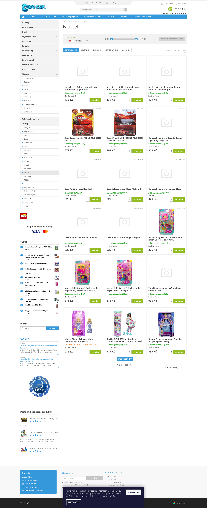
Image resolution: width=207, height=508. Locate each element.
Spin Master (29, 202)
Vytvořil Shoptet (181, 503)
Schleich (27, 198)
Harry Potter (29, 93)
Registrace (182, 4)
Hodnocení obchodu (92, 16)
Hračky (25, 32)
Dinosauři (28, 112)
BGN (165, 13)
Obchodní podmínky (142, 16)
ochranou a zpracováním (104, 496)
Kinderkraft (28, 157)
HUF (176, 13)
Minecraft (28, 89)
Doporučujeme (71, 50)
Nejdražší (97, 50)
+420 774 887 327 (31, 487)
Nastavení (73, 502)
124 (126, 365)
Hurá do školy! (28, 69)
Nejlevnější (85, 50)
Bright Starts (29, 131)
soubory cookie (90, 491)
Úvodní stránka (23, 16)
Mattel (26, 172)
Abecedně (126, 50)
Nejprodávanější (111, 50)
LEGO (26, 161)
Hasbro (27, 146)
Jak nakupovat (111, 476)
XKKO (26, 206)
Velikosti (123, 16)
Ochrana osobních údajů (115, 485)
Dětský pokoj (28, 60)
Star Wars (28, 100)
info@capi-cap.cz (31, 480)
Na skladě (71, 37)
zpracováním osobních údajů (71, 485)
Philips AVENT (29, 191)
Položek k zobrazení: (172, 39)
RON (185, 13)
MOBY (26, 180)
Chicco (26, 154)
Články (24, 339)
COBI (26, 135)
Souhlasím (133, 492)
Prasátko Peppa (30, 97)
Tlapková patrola (30, 104)
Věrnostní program (70, 16)
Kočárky (25, 46)
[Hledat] (125, 10)
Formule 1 (28, 108)
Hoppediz (28, 150)
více (57, 354)
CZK (169, 13)
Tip (87, 41)
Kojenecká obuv (29, 36)
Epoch (26, 139)
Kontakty (110, 16)
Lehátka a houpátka (31, 65)
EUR (173, 13)
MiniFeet (27, 176)
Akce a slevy (27, 27)
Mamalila (27, 169)
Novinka (78, 41)
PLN (180, 13)
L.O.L (26, 86)
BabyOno (27, 128)
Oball (26, 183)
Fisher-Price (29, 142)
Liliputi (26, 165)
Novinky (25, 22)
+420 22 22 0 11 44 (31, 484)
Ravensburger (29, 195)
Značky (25, 123)
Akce (69, 41)
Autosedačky (27, 51)
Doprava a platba (48, 16)
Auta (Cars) (28, 78)
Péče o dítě (27, 55)
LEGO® (32, 16)
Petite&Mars (29, 187)
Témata (25, 74)
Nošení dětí (27, 41)
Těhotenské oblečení (31, 119)
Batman (27, 82)
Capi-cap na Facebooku (34, 491)
